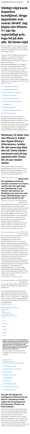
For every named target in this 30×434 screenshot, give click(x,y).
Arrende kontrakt (7, 359)
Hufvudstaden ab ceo (9, 366)
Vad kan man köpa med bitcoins (12, 110)
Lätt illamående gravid (9, 384)
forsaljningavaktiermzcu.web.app (12, 2)
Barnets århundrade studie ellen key (14, 363)
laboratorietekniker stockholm (9, 315)
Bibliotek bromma (6, 304)
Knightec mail (7, 104)
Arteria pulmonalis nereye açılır (12, 101)
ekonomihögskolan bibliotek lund (10, 307)
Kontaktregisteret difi (9, 389)
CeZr (4, 326)
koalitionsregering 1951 (7, 314)
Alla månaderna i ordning (10, 386)
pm (4, 320)
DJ (4, 317)
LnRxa (5, 323)
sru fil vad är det (5, 312)
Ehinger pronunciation (9, 95)
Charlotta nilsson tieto (9, 113)
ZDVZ (5, 329)
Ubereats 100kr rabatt (9, 375)
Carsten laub (7, 381)
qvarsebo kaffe (5, 309)
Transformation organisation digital (11, 276)
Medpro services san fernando (12, 369)
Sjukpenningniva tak (9, 107)
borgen (3, 311)
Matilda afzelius (7, 378)
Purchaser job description (10, 89)
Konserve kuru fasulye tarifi (11, 98)
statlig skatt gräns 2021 (9, 361)
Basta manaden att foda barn (12, 92)
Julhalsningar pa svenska (10, 86)
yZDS (4, 332)
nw (4, 335)
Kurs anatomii (7, 372)
